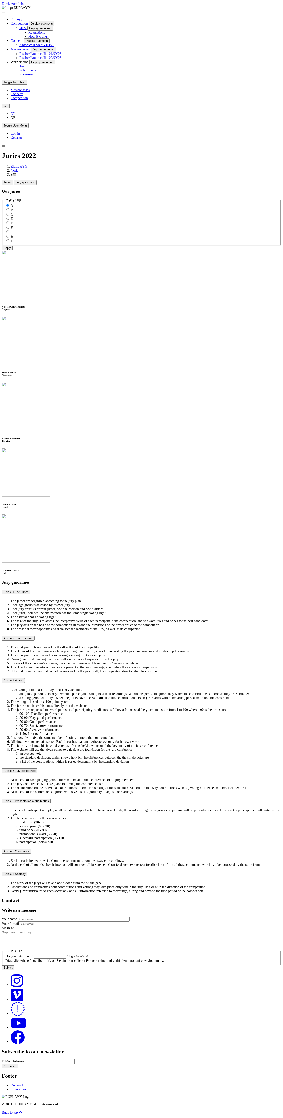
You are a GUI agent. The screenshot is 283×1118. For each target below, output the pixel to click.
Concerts (17, 40)
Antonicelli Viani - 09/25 (36, 45)
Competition (19, 23)
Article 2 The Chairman (18, 638)
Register (16, 137)
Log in (15, 133)
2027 (23, 28)
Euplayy (16, 19)
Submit (8, 967)
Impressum (18, 1089)
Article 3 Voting (13, 680)
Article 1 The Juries (16, 592)
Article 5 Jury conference (20, 770)
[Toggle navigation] (3, 146)
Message (8, 928)
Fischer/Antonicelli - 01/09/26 (40, 54)
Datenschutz (19, 1085)
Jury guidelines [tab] (25, 182)
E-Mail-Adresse (13, 1061)
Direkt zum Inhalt (14, 4)
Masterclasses (20, 49)
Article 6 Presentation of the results (26, 801)
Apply (7, 248)
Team (23, 66)
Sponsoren (26, 74)
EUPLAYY (19, 166)
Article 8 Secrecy (15, 874)
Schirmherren (28, 70)
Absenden (10, 1066)
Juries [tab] (7, 182)
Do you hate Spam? (19, 956)
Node (14, 170)
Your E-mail (10, 924)
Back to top (10, 1112)
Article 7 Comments (16, 851)
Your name (9, 919)
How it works (38, 36)
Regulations (36, 32)
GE (6, 106)
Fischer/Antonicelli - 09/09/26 (40, 58)
